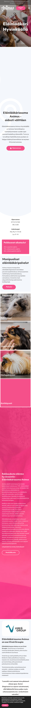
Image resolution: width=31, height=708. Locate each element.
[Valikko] (29, 8)
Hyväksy (5, 705)
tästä (21, 702)
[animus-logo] (7, 8)
